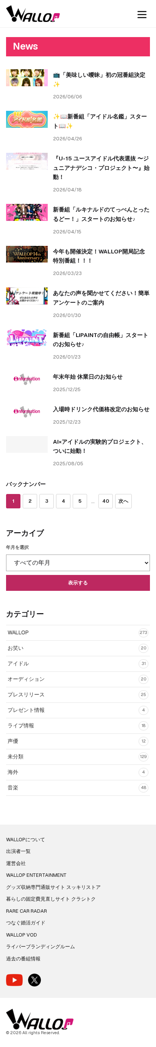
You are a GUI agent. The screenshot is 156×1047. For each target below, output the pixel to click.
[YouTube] (14, 980)
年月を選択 (17, 547)
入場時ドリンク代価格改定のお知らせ (101, 409)
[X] (34, 980)
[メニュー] (142, 14)
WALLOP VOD (21, 935)
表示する (78, 582)
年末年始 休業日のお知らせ (88, 376)
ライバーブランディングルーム (40, 946)
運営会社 (16, 863)
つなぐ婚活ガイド (25, 923)
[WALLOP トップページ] (33, 13)
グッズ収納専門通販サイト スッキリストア (53, 887)
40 (105, 501)
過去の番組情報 (23, 958)
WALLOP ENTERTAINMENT (36, 875)
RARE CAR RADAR (26, 911)
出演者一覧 (18, 851)
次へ (123, 501)
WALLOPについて (25, 839)
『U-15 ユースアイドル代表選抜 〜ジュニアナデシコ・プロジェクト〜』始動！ (101, 168)
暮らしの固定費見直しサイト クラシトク (51, 899)
